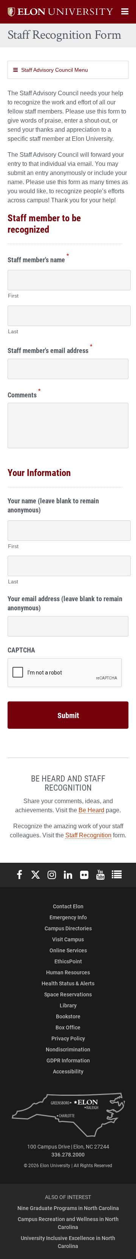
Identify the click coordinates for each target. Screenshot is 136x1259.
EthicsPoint (68, 961)
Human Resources (68, 972)
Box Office (68, 1027)
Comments (24, 393)
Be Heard (91, 810)
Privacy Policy (68, 1038)
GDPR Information (68, 1060)
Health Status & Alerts (68, 983)
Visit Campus (68, 939)
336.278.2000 (68, 1154)
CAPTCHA (21, 650)
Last (13, 331)
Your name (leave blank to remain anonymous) (53, 505)
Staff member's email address (50, 349)
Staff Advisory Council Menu (54, 70)
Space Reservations (68, 994)
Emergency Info (68, 917)
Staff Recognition (88, 835)
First (13, 296)
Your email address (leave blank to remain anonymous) (65, 603)
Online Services (68, 950)
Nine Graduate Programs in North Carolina (68, 1208)
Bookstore (68, 1016)
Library (68, 1005)
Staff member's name (38, 258)
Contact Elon (68, 906)
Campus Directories (68, 928)
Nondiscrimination (68, 1049)
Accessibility (68, 1071)
